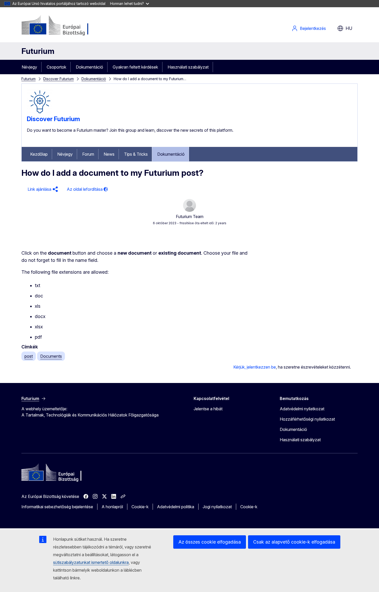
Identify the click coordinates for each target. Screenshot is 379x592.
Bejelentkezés (313, 28)
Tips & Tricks (136, 154)
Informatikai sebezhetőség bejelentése (57, 506)
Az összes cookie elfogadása (209, 542)
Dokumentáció (89, 67)
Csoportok (56, 67)
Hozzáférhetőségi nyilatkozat (307, 419)
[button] (42, 189)
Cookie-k (140, 506)
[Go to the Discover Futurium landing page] (40, 113)
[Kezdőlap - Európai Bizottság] (63, 25)
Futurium (37, 51)
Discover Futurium (58, 79)
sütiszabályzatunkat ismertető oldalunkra (91, 562)
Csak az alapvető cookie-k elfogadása (294, 542)
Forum (88, 154)
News (109, 154)
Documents (51, 356)
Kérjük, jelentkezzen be (254, 367)
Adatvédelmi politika (175, 506)
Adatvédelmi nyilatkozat (302, 408)
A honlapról (112, 506)
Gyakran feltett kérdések (135, 67)
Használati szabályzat (188, 67)
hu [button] (348, 28)
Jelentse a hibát (208, 408)
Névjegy (29, 67)
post (28, 356)
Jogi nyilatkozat (217, 506)
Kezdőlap (39, 154)
